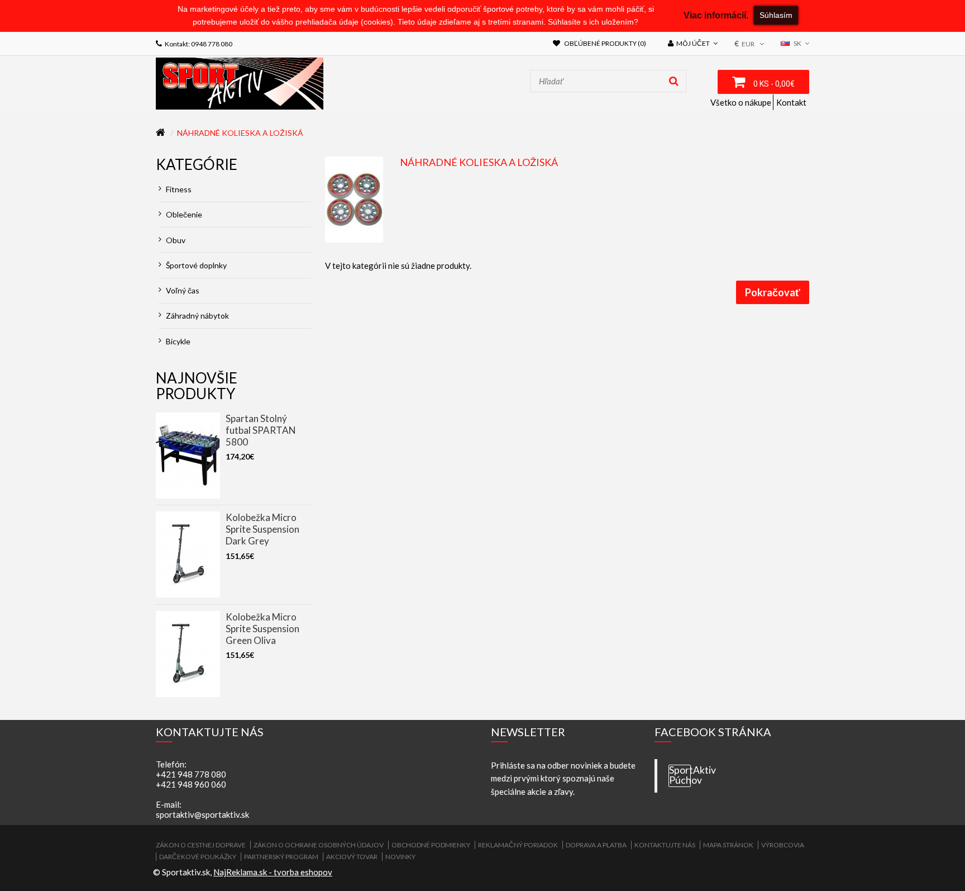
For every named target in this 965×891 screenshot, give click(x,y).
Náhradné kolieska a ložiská (240, 133)
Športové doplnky (195, 265)
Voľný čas (181, 290)
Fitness (178, 189)
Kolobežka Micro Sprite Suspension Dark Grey (262, 529)
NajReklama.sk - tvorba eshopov (272, 872)
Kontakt (791, 102)
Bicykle (177, 341)
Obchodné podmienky (430, 845)
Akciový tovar (352, 856)
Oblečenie (183, 214)
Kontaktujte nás (664, 845)
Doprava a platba (596, 845)
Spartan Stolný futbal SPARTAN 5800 (261, 430)
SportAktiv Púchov (680, 775)
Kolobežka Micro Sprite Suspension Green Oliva (262, 628)
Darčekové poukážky (197, 856)
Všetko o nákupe (740, 102)
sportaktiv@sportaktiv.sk (202, 814)
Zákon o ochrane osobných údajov (319, 845)
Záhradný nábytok (196, 315)
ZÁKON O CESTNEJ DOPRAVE (201, 845)
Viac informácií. (716, 15)
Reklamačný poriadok (518, 845)
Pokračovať (772, 292)
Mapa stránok (728, 845)
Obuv (174, 240)
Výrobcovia (782, 845)
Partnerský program (281, 856)
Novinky (400, 856)
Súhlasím (775, 15)
